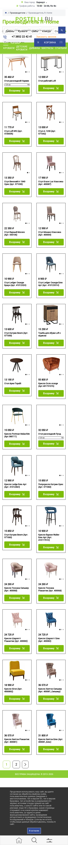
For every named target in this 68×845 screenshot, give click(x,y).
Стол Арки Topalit (12, 383)
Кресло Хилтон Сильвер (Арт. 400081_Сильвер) (50, 690)
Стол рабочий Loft (47, 81)
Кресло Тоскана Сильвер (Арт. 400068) (16, 589)
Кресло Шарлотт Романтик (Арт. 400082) (16, 639)
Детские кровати (21, 48)
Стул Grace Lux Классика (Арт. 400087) (50, 182)
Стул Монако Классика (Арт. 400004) (49, 233)
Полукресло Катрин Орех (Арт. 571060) (50, 485)
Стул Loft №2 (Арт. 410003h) (13, 132)
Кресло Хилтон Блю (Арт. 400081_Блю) (50, 740)
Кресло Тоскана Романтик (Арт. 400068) (50, 589)
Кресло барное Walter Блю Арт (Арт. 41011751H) (48, 537)
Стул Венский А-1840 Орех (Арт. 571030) (14, 182)
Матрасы (47, 48)
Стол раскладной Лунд (49, 434)
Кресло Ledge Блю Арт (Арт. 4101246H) (15, 485)
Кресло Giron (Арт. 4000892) (13, 690)
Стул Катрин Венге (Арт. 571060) (16, 536)
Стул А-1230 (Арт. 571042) (47, 132)
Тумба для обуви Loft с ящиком (49, 334)
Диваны (34, 48)
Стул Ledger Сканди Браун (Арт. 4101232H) (15, 283)
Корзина (50, 42)
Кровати (9, 48)
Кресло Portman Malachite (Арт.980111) (17, 435)
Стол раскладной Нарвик (16, 81)
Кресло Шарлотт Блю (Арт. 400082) (49, 639)
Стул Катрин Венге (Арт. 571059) (16, 334)
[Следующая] (25, 764)
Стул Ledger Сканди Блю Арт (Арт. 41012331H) (50, 283)
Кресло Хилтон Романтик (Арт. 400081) (16, 740)
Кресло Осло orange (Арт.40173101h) (48, 384)
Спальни (61, 48)
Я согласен (34, 831)
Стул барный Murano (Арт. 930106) (14, 233)
